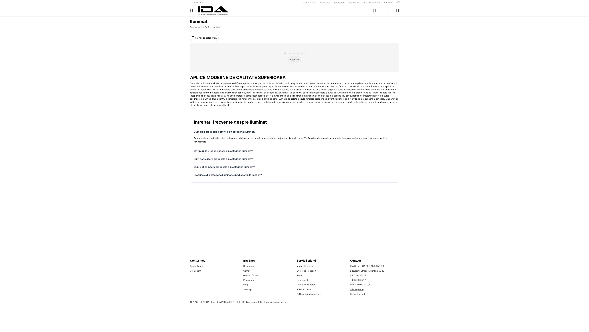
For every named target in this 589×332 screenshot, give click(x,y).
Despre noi (324, 2)
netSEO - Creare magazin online (270, 302)
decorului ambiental (272, 83)
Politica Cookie (304, 289)
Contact (247, 270)
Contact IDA (309, 2)
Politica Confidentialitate (309, 294)
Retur (299, 275)
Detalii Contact (357, 294)
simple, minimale (322, 102)
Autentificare (196, 266)
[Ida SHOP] (213, 10)
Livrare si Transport (306, 270)
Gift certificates (251, 275)
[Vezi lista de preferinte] (382, 10)
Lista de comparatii (306, 284)
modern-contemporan (208, 86)
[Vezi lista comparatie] (374, 10)
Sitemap (247, 289)
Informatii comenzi (306, 266)
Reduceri (387, 2)
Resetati (294, 59)
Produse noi (354, 2)
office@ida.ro (357, 289)
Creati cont (195, 270)
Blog (245, 284)
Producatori (338, 2)
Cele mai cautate (371, 2)
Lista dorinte (303, 280)
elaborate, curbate (367, 102)
